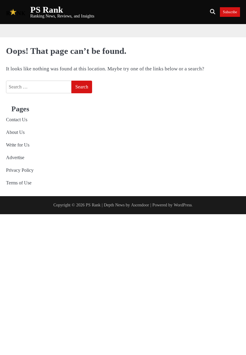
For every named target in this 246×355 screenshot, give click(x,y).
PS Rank (46, 9)
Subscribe (230, 12)
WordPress (183, 205)
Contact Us (16, 119)
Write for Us (17, 144)
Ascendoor (140, 205)
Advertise (15, 157)
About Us (15, 132)
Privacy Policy (20, 170)
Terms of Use (19, 182)
